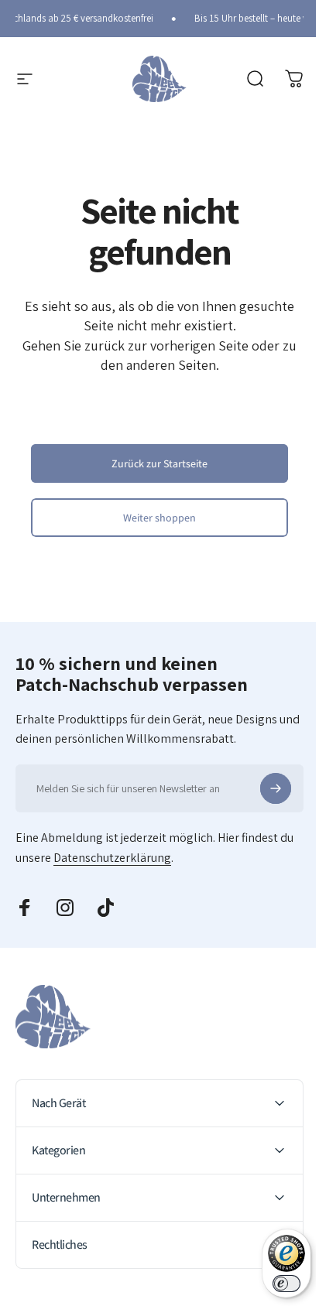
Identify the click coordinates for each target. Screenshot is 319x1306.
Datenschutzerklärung (112, 858)
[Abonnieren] (275, 788)
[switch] (275, 1283)
